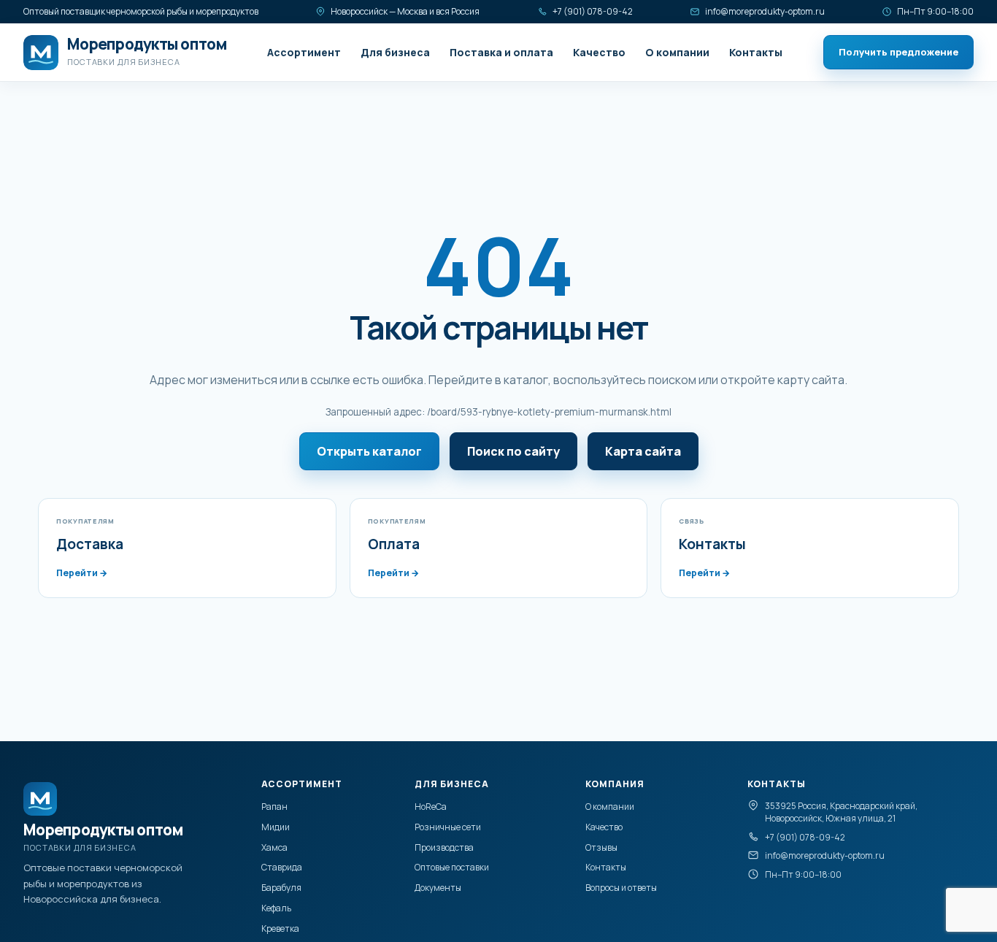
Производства (444, 847)
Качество (599, 52)
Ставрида (281, 867)
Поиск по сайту (513, 451)
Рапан (274, 806)
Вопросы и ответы (621, 887)
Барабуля (281, 887)
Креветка (280, 928)
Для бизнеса (395, 52)
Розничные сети (448, 827)
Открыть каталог (369, 451)
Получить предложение (898, 51)
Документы (438, 887)
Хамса (274, 847)
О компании (677, 52)
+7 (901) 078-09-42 (593, 11)
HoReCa (431, 806)
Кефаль (276, 908)
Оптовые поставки (452, 867)
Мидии (275, 827)
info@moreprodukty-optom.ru (765, 11)
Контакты (755, 52)
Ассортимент (304, 52)
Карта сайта (643, 451)
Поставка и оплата (501, 52)
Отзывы (601, 847)
